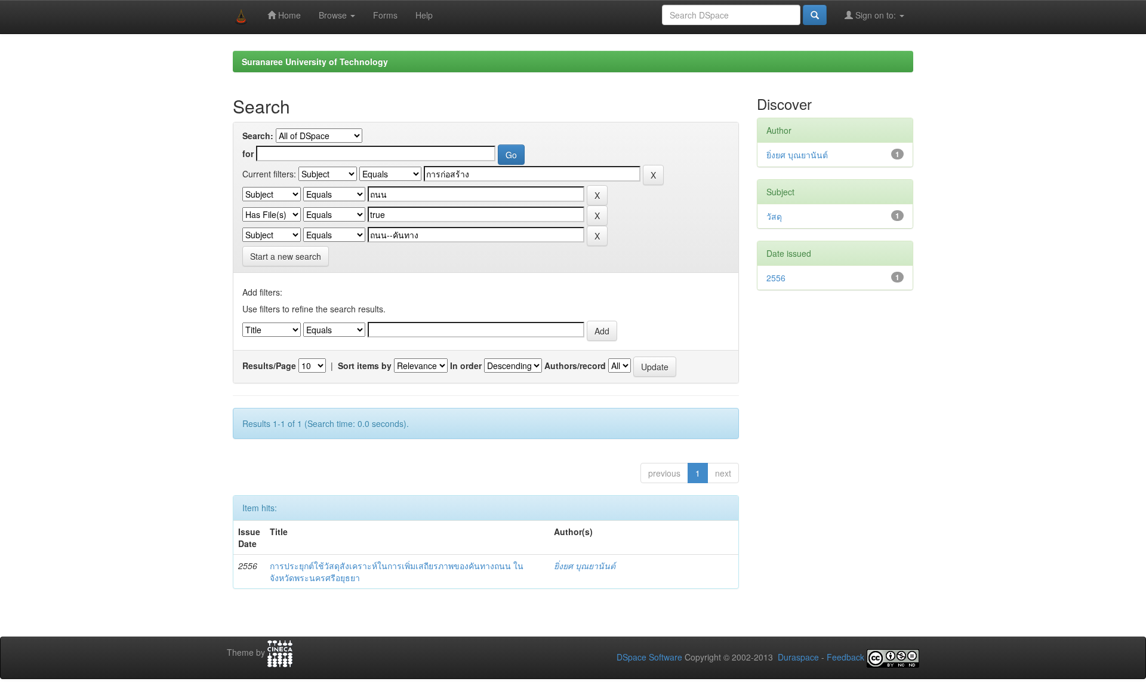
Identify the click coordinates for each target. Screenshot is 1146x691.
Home (288, 15)
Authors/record (575, 365)
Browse (334, 15)
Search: (257, 136)
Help (424, 15)
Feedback (845, 658)
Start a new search (285, 256)
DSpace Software (649, 658)
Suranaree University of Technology (315, 61)
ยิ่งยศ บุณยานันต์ (584, 566)
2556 (775, 278)
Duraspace (798, 658)
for (248, 153)
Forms (385, 15)
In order (466, 365)
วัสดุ (774, 216)
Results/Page (269, 365)
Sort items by (365, 365)
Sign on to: (875, 15)
